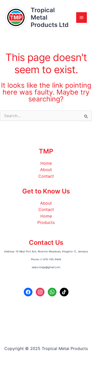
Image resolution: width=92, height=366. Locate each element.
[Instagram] (40, 291)
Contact (46, 176)
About (46, 169)
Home (46, 163)
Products (46, 222)
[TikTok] (64, 291)
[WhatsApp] (52, 291)
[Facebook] (28, 291)
